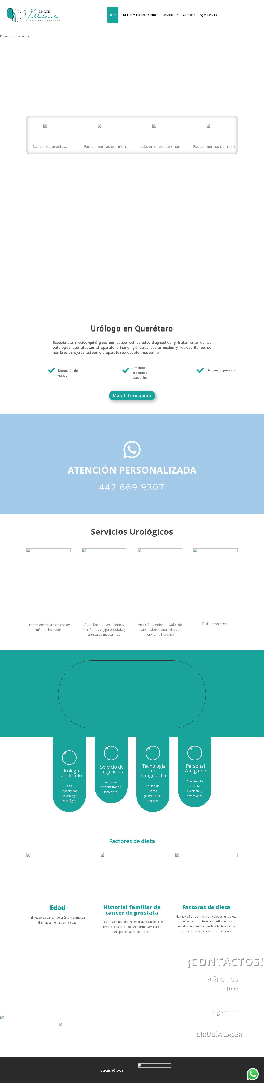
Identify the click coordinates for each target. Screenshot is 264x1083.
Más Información (132, 395)
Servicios (168, 15)
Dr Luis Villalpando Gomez (140, 15)
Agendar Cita (208, 15)
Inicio (112, 15)
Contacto (189, 15)
